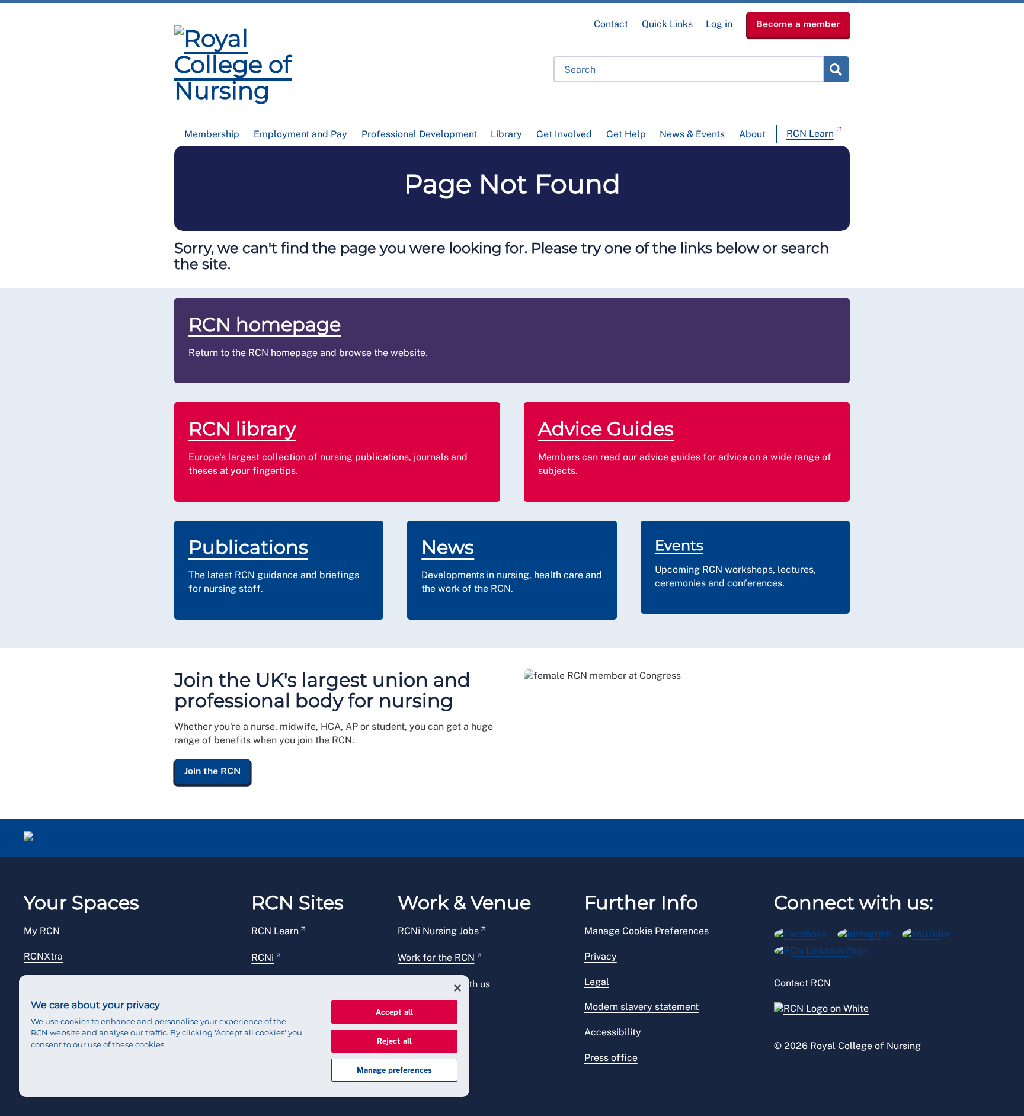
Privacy (600, 956)
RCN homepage (264, 324)
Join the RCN (212, 770)
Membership (211, 134)
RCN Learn (810, 133)
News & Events (692, 134)
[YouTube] (929, 932)
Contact (611, 24)
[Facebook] (805, 932)
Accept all (394, 1012)
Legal (596, 981)
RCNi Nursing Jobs (438, 931)
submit (836, 69)
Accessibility (612, 1032)
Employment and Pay (300, 134)
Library (506, 134)
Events (679, 545)
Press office (611, 1057)
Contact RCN (802, 983)
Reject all (394, 1041)
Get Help (626, 134)
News (447, 547)
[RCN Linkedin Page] (825, 948)
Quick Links (667, 24)
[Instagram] (869, 932)
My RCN (42, 931)
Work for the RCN (436, 957)
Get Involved (564, 134)
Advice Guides (606, 428)
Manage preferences (394, 1070)
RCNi (262, 957)
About (752, 134)
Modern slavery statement (641, 1006)
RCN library (242, 428)
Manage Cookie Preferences (646, 931)
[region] (244, 1036)
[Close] (457, 988)
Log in (719, 24)
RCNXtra (43, 956)
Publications (248, 547)
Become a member (798, 23)
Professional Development (419, 134)
